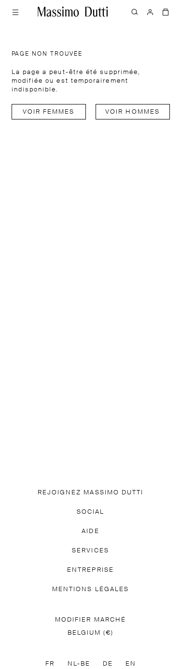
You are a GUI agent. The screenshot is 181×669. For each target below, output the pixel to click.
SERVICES (90, 551)
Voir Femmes (49, 112)
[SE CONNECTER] (150, 11)
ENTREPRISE (90, 570)
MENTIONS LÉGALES (90, 589)
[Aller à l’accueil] (73, 11)
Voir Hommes (132, 112)
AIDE (90, 531)
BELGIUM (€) (91, 633)
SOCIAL (90, 512)
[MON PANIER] (165, 11)
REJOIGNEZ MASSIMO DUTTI (91, 493)
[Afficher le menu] (15, 11)
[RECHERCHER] (134, 11)
